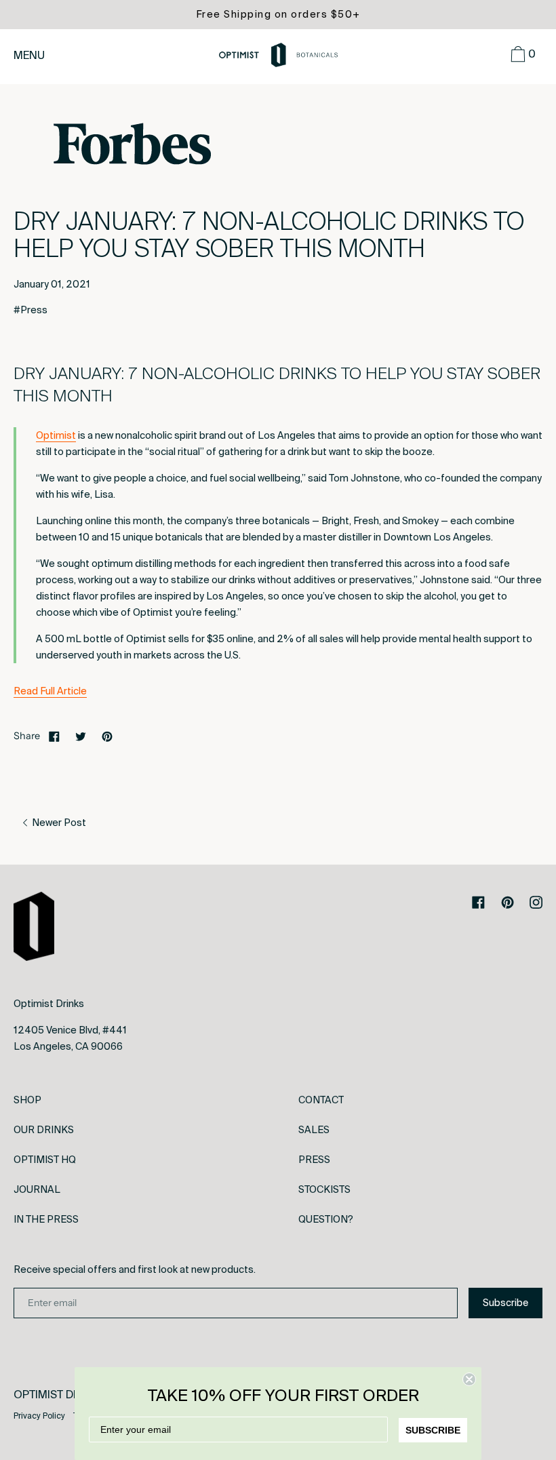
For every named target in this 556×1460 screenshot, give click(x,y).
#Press (30, 310)
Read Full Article (50, 691)
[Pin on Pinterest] (107, 736)
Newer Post (58, 822)
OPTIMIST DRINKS (59, 1394)
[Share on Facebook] (54, 736)
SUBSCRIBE (432, 1430)
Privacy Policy (39, 1415)
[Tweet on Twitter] (80, 736)
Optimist (56, 435)
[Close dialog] (469, 1379)
